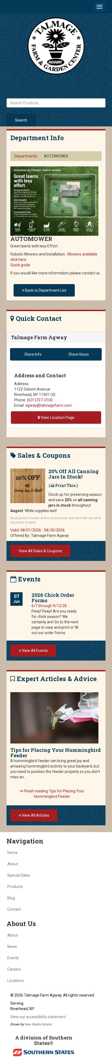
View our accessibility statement (38, 1017)
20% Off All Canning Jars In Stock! (73, 474)
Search (21, 120)
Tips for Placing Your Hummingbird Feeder (55, 753)
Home (12, 852)
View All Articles (35, 815)
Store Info (33, 354)
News (12, 946)
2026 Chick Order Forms (53, 598)
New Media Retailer (38, 1024)
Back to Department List (45, 290)
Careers (14, 969)
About (12, 864)
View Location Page (57, 417)
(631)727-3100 (40, 400)
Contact (14, 909)
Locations (15, 980)
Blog (11, 898)
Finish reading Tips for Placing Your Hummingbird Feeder (53, 794)
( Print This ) (63, 485)
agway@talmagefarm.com (48, 405)
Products (15, 886)
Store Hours (79, 354)
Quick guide (20, 265)
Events (13, 958)
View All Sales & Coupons (40, 551)
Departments (25, 156)
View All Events (34, 650)
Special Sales (18, 875)
